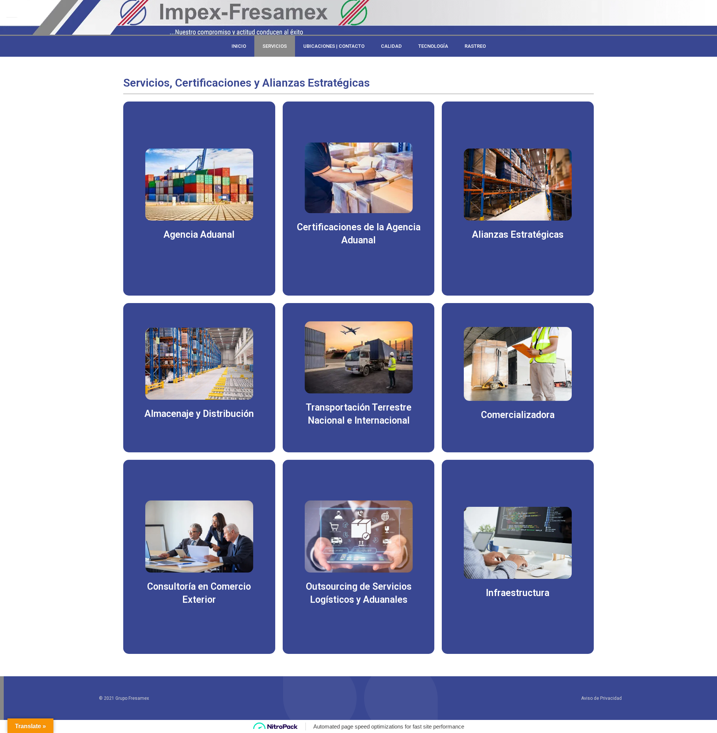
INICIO (239, 46)
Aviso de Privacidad (601, 698)
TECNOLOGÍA (433, 46)
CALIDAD (391, 46)
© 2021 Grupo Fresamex (124, 698)
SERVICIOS (275, 46)
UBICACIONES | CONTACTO (333, 46)
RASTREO (475, 46)
